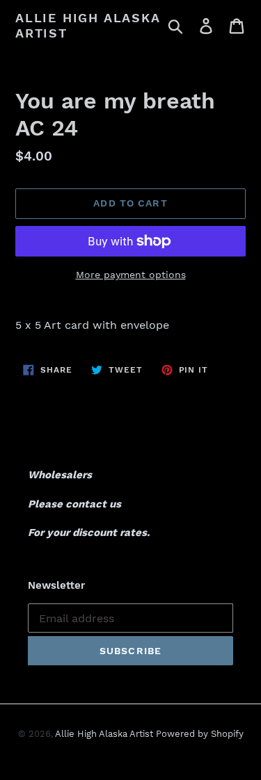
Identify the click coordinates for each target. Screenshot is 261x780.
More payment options (131, 274)
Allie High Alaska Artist (87, 25)
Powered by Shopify (200, 734)
